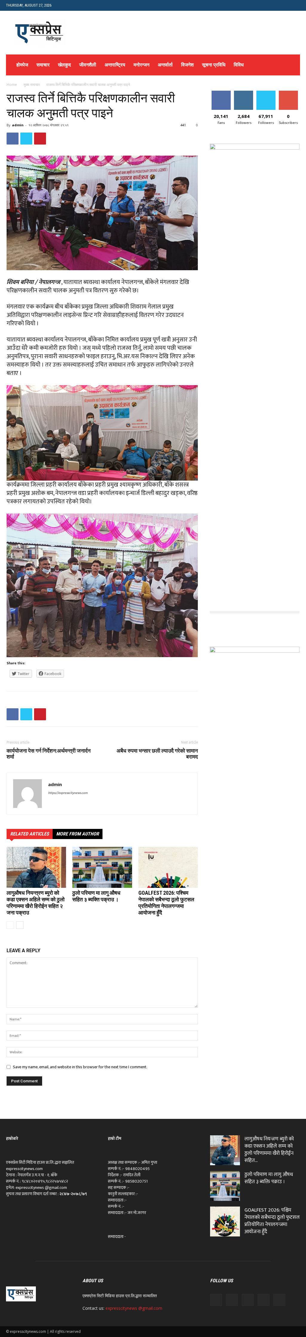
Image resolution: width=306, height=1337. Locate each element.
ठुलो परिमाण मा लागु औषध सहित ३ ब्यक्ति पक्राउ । (96, 896)
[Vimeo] (264, 1300)
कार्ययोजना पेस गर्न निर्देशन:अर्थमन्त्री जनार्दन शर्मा (49, 754)
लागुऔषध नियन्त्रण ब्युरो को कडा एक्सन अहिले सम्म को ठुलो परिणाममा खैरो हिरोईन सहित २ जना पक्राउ (36, 903)
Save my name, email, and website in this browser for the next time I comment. (80, 1066)
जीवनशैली (87, 65)
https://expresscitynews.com (68, 793)
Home (12, 84)
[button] (295, 5)
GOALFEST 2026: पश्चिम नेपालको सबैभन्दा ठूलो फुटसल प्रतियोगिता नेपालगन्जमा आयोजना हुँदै (166, 903)
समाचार (43, 65)
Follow (243, 93)
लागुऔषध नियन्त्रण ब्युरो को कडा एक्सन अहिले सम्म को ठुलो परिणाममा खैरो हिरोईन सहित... (269, 1150)
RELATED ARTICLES (29, 834)
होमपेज (22, 65)
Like (221, 93)
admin (18, 125)
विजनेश (187, 65)
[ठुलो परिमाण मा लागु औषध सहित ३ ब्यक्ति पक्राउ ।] (102, 867)
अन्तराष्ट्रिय (115, 65)
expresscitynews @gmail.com (133, 1308)
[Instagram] (232, 1300)
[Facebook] (216, 1300)
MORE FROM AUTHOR (77, 834)
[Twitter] (248, 1300)
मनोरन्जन (141, 65)
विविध (239, 65)
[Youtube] (279, 1300)
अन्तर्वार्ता (165, 65)
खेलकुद (64, 65)
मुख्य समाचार (32, 84)
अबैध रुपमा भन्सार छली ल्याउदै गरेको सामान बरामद (157, 754)
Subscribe (288, 93)
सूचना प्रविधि (213, 65)
